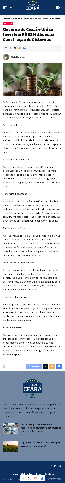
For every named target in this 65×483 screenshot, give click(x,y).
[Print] (24, 48)
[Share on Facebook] (10, 48)
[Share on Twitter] (15, 48)
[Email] (20, 48)
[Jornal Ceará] (32, 7)
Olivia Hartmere (18, 57)
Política (8, 23)
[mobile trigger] (5, 8)
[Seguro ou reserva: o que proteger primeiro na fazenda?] (10, 446)
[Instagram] (60, 466)
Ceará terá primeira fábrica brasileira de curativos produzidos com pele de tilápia (40, 428)
